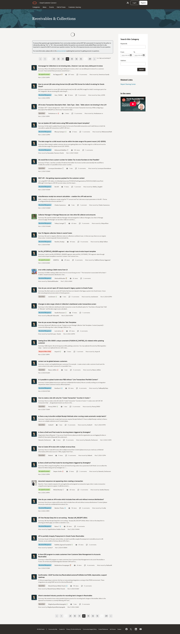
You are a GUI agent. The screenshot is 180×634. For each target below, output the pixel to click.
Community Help (53, 629)
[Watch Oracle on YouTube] (140, 629)
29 (54, 59)
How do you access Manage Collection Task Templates (57, 322)
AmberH (50, 425)
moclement (51, 297)
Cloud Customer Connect (48, 3)
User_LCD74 (101, 95)
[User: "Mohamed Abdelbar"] (34, 143)
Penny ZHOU (52, 406)
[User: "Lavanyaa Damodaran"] (34, 161)
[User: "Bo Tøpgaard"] (34, 67)
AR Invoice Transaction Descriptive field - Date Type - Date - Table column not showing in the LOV (72, 105)
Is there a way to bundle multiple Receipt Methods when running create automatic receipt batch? (72, 416)
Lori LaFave (58, 331)
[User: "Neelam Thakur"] (34, 501)
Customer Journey (75, 7)
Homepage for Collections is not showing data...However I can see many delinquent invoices (70, 66)
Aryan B (57, 351)
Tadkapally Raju (103, 388)
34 (76, 59)
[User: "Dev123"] (34, 180)
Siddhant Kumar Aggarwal (102, 260)
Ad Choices (113, 629)
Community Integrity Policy (90, 629)
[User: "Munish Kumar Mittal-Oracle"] (34, 576)
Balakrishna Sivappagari (62, 565)
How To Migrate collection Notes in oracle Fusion (55, 233)
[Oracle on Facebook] (126, 629)
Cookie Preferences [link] (103, 629)
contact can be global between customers (52, 361)
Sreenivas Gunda (104, 74)
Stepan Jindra (57, 471)
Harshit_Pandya (59, 242)
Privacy (68, 629)
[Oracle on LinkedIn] (136, 629)
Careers (119, 629)
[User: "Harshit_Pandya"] (34, 235)
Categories (36, 7)
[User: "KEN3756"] (34, 253)
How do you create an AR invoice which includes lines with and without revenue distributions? (71, 499)
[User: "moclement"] (34, 290)
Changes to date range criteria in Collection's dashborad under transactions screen (67, 304)
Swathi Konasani (60, 313)
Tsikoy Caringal (59, 223)
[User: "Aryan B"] (34, 342)
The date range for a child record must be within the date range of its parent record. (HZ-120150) (72, 141)
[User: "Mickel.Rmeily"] (34, 483)
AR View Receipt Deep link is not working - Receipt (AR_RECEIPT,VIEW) (62, 518)
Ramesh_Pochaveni (45, 440)
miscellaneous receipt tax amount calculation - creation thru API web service (65, 196)
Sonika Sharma (104, 490)
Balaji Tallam (104, 242)
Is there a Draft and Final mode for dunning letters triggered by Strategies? (64, 432)
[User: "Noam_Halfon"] (34, 363)
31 (62, 59)
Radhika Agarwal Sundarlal (63, 545)
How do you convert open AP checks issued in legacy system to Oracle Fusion (65, 288)
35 (81, 59)
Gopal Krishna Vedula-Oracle (56, 529)
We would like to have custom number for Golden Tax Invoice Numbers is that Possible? (68, 160)
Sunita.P (50, 547)
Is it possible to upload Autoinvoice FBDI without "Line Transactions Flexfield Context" (68, 380)
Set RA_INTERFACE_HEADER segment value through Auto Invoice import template (67, 251)
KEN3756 (56, 260)
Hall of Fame (61, 7)
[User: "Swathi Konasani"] (34, 306)
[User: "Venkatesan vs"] (34, 106)
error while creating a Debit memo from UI (53, 270)
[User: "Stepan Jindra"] (34, 464)
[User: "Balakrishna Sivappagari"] (34, 556)
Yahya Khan (104, 223)
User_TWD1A (58, 95)
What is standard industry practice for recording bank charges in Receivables (65, 596)
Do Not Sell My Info (76, 629)
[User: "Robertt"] (34, 448)
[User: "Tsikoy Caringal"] (34, 216)
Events (51, 7)
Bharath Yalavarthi (53, 315)
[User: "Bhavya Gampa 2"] (34, 125)
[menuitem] (134, 3)
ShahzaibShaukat (60, 278)
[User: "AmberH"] (34, 418)
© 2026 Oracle (40, 629)
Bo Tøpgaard (57, 74)
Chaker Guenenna (60, 205)
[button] (105, 58)
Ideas (44, 7)
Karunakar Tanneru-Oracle (55, 153)
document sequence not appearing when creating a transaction (60, 481)
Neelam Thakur (59, 508)
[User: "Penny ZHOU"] (34, 399)
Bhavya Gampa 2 (60, 132)
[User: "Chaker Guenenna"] (34, 198)
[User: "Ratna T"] (34, 519)
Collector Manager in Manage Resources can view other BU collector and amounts (67, 215)
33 (72, 59)
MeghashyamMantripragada (57, 604)
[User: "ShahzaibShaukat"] (34, 271)
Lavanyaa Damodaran (55, 168)
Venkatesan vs (52, 113)
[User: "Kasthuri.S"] (34, 381)
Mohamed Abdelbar (61, 150)
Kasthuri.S (58, 388)
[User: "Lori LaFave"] (34, 324)
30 (58, 59)
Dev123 (57, 187)
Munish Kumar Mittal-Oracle (57, 586)
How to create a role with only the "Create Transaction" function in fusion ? (64, 398)
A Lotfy (103, 508)
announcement (61, 51)
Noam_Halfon (52, 370)
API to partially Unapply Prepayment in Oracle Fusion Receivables (61, 536)
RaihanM (109, 565)
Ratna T (57, 526)
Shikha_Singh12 (97, 187)
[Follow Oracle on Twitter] (131, 629)
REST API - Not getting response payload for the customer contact (61, 178)
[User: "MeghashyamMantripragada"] (34, 597)
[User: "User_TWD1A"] (34, 86)
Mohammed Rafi (107, 132)
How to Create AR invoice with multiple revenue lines (56, 447)
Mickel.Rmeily (57, 490)
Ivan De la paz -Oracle (54, 334)
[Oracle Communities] (128, 3)
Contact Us (62, 629)
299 (90, 59)
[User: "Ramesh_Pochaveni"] (34, 434)
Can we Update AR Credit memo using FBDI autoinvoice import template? (64, 123)
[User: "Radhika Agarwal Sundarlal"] (34, 538)
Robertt (50, 455)
